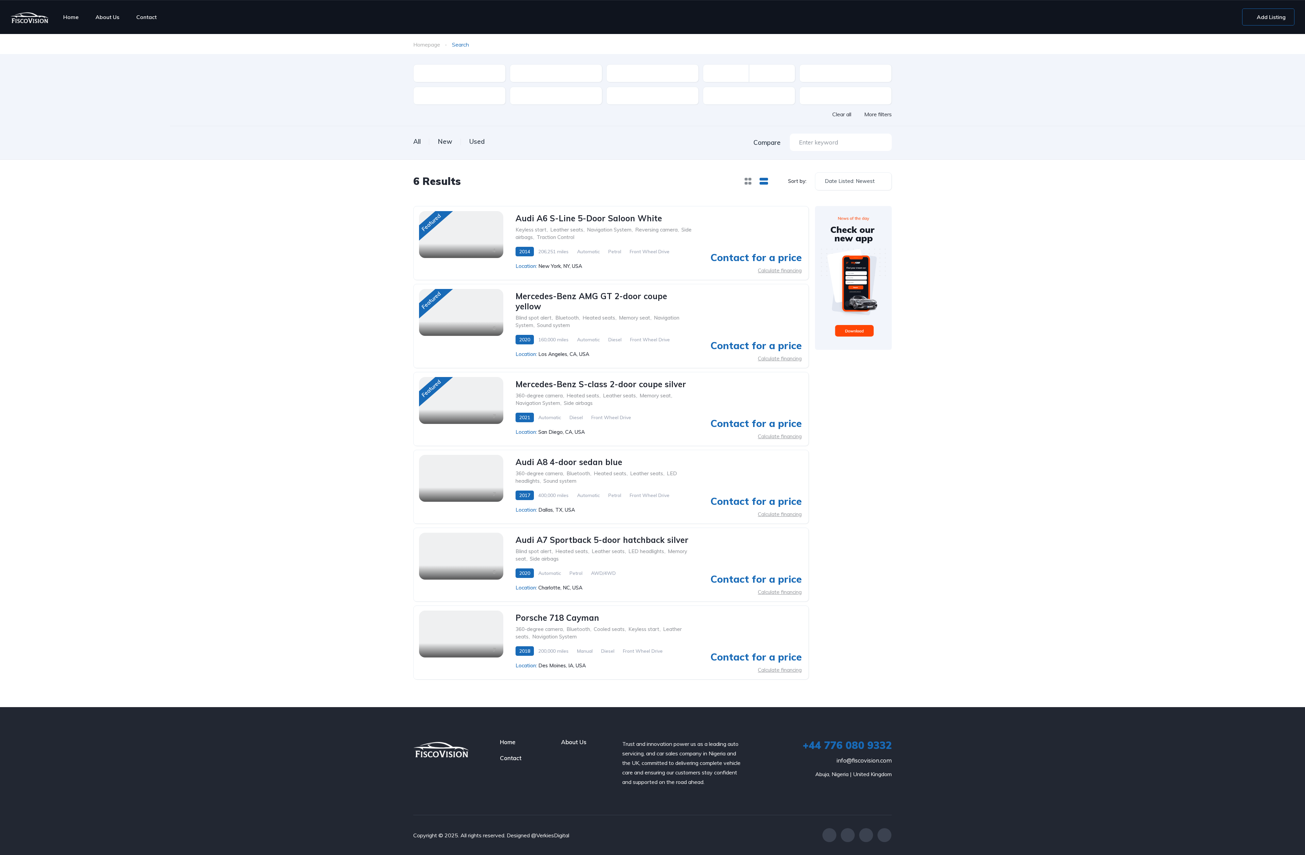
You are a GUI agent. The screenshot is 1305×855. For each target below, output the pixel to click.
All (417, 141)
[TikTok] (884, 835)
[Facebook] (829, 835)
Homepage (426, 44)
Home (71, 17)
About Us (107, 17)
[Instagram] (866, 835)
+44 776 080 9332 (847, 745)
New (445, 141)
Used (477, 141)
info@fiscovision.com (864, 760)
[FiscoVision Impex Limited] (29, 17)
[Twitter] (848, 835)
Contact (146, 17)
